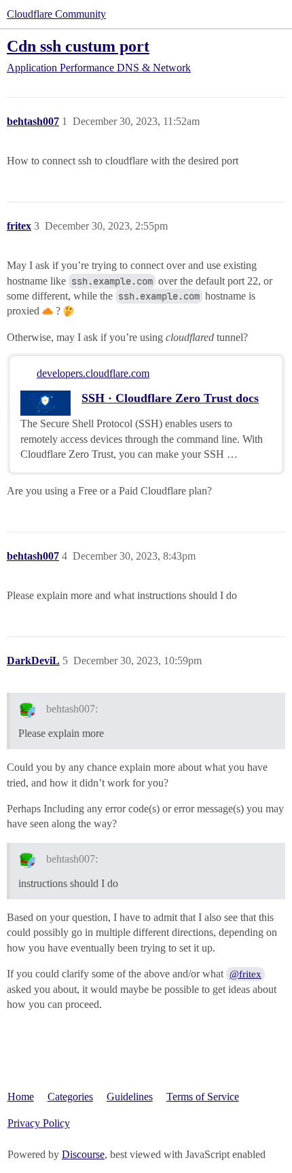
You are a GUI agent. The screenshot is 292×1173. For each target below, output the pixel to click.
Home (20, 1096)
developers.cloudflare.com (93, 373)
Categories (70, 1096)
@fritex (245, 974)
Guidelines (130, 1096)
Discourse (83, 1154)
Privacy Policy (38, 1123)
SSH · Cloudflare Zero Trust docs (170, 398)
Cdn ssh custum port (78, 46)
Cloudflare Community (56, 14)
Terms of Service (202, 1096)
